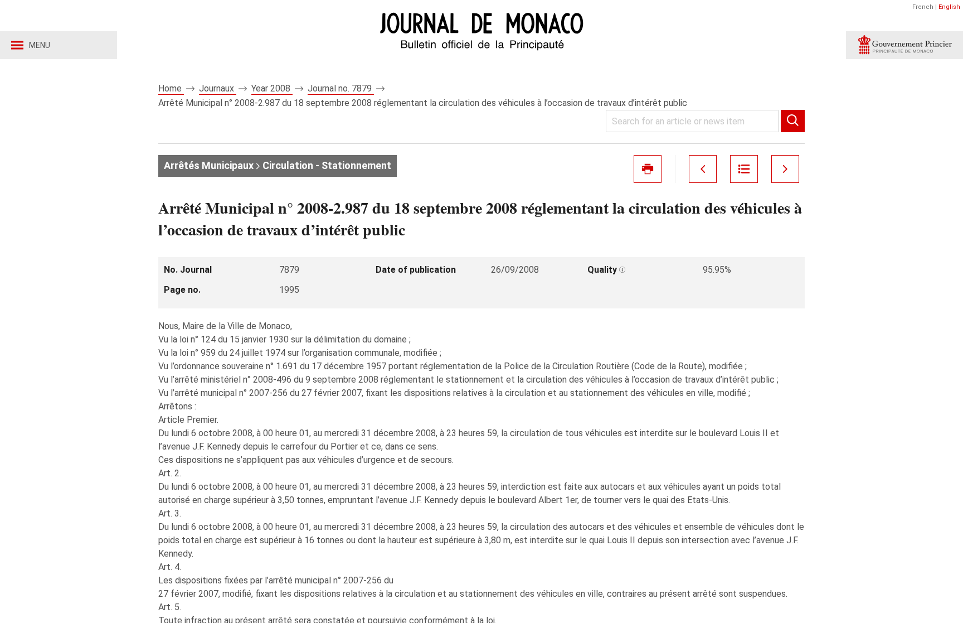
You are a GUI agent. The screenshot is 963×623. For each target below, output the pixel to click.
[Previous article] (703, 169)
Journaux (217, 88)
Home (171, 88)
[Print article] (648, 169)
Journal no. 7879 (341, 88)
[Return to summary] (744, 169)
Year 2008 (272, 88)
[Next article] (785, 169)
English (949, 7)
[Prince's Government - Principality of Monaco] (904, 45)
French (922, 7)
